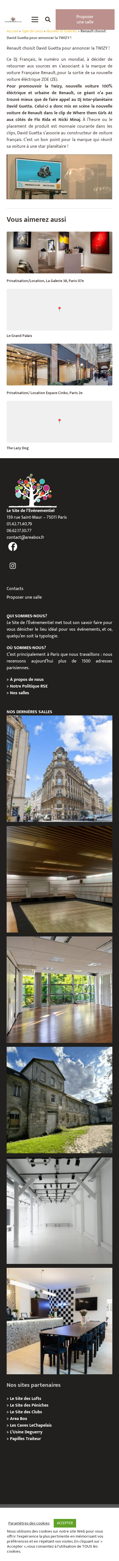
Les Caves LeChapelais (31, 1425)
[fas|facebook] (13, 547)
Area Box (18, 1418)
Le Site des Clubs (26, 1412)
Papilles (18, 1439)
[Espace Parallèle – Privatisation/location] (59, 1210)
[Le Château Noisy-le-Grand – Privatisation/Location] (59, 879)
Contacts (15, 589)
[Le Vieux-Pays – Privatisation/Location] (59, 1100)
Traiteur (33, 1439)
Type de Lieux (32, 31)
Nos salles (19, 693)
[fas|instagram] (13, 566)
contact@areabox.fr (25, 537)
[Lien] (13, 19)
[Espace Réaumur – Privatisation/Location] (59, 768)
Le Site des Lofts (25, 1398)
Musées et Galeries (61, 31)
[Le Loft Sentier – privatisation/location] (59, 1321)
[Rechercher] (48, 19)
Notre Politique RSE (29, 686)
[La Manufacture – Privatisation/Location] (59, 989)
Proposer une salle (24, 597)
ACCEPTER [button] (65, 1523)
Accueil (12, 31)
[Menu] (35, 19)
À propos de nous (27, 679)
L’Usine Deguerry (26, 1432)
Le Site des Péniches (29, 1405)
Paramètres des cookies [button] (29, 1523)
